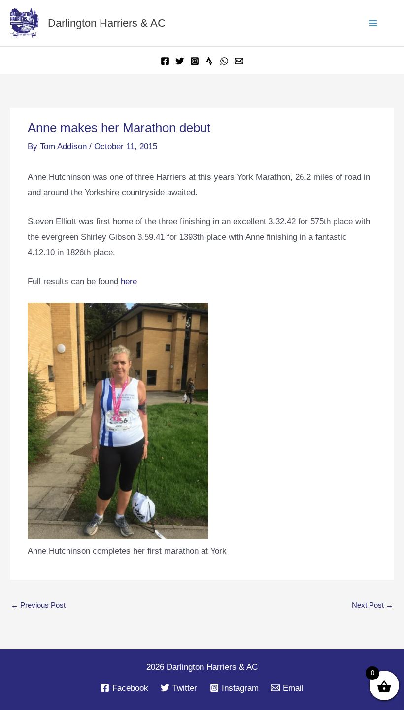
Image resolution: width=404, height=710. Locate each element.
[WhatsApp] (224, 61)
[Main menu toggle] (373, 23)
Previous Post (38, 605)
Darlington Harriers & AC (107, 23)
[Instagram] (194, 61)
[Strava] (209, 61)
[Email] (239, 61)
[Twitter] (179, 61)
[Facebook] (165, 61)
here (129, 281)
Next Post (372, 605)
